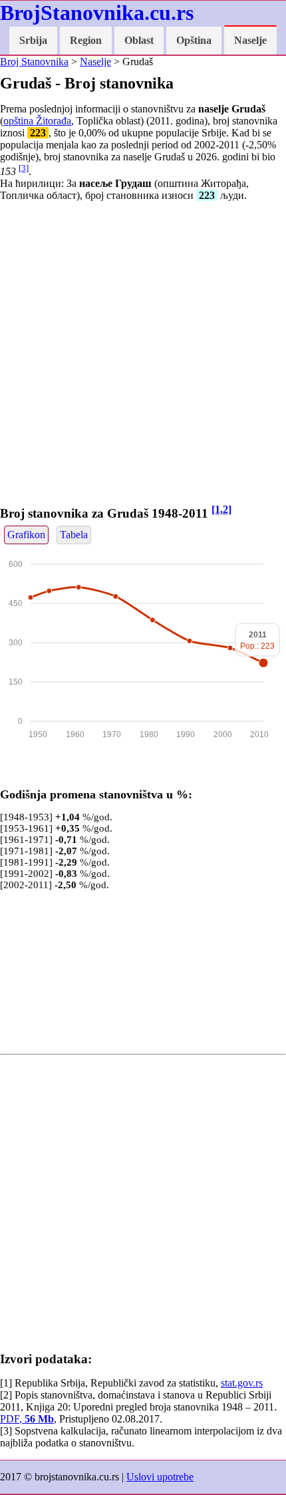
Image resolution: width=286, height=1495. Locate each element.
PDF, (27, 1418)
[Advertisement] (143, 355)
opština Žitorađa (37, 120)
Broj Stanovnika (34, 61)
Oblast (139, 40)
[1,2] (221, 509)
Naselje (250, 40)
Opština (194, 40)
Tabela (74, 534)
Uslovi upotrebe (160, 1476)
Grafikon (26, 534)
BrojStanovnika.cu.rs (97, 13)
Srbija (33, 40)
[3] (24, 168)
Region (86, 40)
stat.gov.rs (242, 1383)
